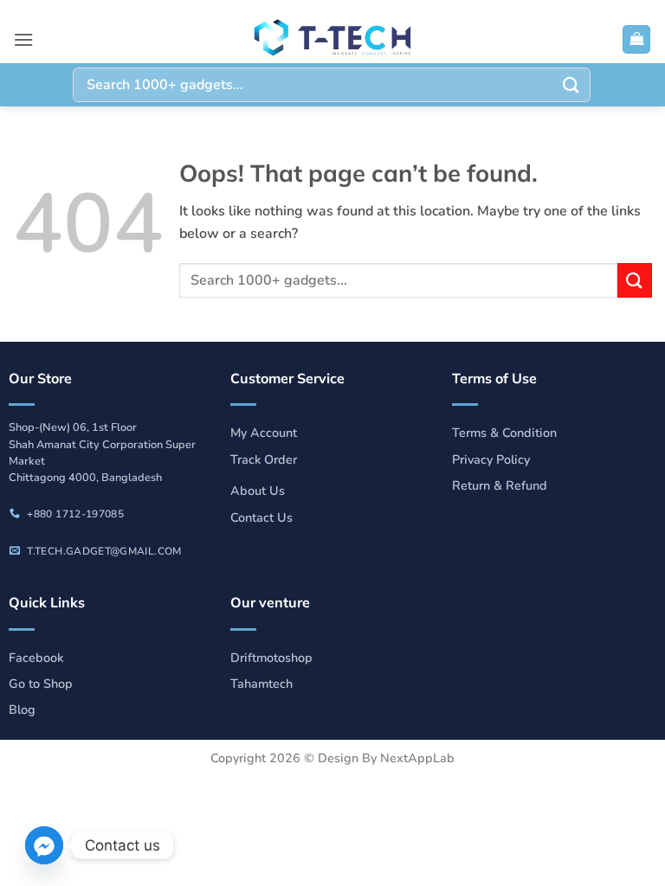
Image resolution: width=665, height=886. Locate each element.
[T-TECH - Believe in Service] (332, 39)
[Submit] (571, 84)
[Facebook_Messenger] (44, 845)
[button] (23, 39)
